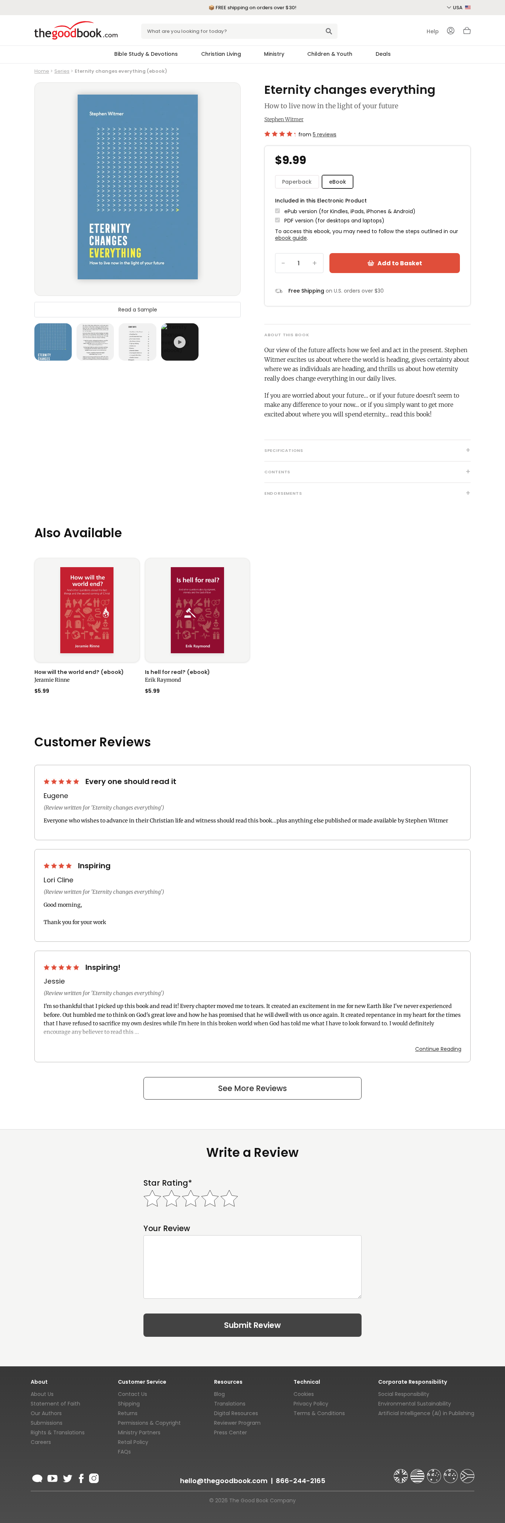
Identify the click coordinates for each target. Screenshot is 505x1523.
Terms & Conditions (319, 1413)
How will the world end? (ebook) (79, 672)
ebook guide (291, 238)
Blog (219, 1394)
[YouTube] (52, 1477)
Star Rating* (167, 1183)
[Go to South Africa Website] (467, 1472)
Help (433, 31)
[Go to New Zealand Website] (451, 1472)
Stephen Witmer (284, 119)
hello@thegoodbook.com (224, 1480)
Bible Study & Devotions (146, 54)
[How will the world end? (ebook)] (87, 610)
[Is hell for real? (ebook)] (197, 610)
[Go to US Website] (418, 1472)
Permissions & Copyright (149, 1423)
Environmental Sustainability (414, 1403)
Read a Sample (137, 309)
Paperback (297, 181)
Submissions (46, 1423)
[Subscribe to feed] (37, 1477)
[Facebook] (80, 1477)
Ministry (274, 54)
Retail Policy (133, 1442)
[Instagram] (93, 1477)
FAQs (124, 1451)
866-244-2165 (300, 1480)
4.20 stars (279, 134)
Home (41, 71)
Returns (128, 1413)
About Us (42, 1394)
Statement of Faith (55, 1403)
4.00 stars (58, 866)
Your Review (166, 1228)
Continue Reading (438, 1049)
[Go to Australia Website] (435, 1472)
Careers (41, 1442)
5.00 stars (62, 781)
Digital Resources (236, 1413)
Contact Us (132, 1394)
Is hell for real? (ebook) (177, 672)
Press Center (230, 1432)
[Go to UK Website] (401, 1472)
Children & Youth (329, 54)
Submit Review (252, 1325)
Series (62, 71)
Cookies (304, 1394)
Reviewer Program (237, 1423)
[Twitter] (67, 1477)
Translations (229, 1403)
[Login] (450, 31)
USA (458, 7)
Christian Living (221, 54)
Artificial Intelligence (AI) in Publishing (426, 1413)
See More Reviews (252, 1088)
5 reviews (324, 134)
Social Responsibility (403, 1394)
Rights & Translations (58, 1432)
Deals (383, 54)
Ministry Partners (139, 1432)
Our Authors (46, 1413)
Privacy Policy (311, 1403)
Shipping (129, 1403)
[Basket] (467, 32)
